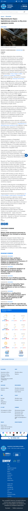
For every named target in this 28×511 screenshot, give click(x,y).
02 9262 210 (15, 438)
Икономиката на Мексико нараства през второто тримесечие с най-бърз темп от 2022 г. (14, 305)
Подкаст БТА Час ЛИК (5, 428)
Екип (8, 491)
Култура (2, 398)
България (3, 369)
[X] (17, 433)
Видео (2, 422)
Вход (25, 6)
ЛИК (2, 395)
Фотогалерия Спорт (19, 415)
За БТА (8, 466)
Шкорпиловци (10, 480)
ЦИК (2, 381)
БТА (8, 464)
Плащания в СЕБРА (11, 494)
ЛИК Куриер (3, 403)
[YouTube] (14, 433)
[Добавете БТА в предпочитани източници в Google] (22, 435)
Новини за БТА (10, 469)
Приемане (7, 508)
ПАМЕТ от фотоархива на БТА (20, 418)
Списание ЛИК (10, 489)
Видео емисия (4, 425)
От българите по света (6, 410)
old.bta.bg (9, 496)
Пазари (2, 53)
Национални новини (5, 372)
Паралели (17, 374)
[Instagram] (7, 433)
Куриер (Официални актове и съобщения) (7, 379)
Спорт (16, 395)
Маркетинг (9, 485)
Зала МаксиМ (10, 487)
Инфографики (18, 422)
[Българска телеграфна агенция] (3, 448)
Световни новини (18, 372)
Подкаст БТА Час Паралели (6, 426)
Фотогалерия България (20, 410)
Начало (2, 16)
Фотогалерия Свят (19, 412)
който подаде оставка (16, 73)
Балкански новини (4, 388)
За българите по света (6, 412)
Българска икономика (19, 390)
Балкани (3, 385)
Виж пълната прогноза (8, 359)
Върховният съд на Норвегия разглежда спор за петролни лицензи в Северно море (13, 278)
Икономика (8, 16)
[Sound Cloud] (14, 435)
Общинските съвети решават (5, 376)
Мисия (8, 471)
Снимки (17, 407)
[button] (16, 1)
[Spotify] (6, 435)
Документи (9, 475)
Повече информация (18, 508)
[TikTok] (24, 433)
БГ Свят (2, 407)
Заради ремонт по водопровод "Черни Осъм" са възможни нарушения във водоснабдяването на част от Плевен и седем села (13, 286)
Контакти (9, 492)
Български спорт (18, 400)
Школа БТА (9, 478)
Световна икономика (19, 388)
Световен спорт (18, 398)
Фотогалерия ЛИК (19, 413)
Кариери (9, 476)
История (9, 473)
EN (19, 1)
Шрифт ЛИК (10, 483)
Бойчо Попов (3, 26)
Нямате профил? (24, 8)
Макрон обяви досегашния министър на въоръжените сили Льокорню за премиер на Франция (13, 234)
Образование (3, 401)
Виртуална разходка (11, 468)
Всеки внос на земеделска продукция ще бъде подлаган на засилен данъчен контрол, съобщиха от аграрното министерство (13, 271)
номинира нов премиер (18, 78)
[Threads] (10, 433)
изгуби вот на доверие (9, 75)
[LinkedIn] (21, 433)
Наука (2, 400)
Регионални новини (5, 374)
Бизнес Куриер (18, 391)
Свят (16, 369)
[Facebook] (3, 433)
